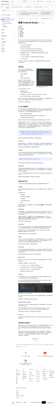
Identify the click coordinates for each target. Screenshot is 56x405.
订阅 (44, 402)
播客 (17, 383)
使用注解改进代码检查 (36, 311)
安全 (17, 376)
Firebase (17, 394)
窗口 (41, 316)
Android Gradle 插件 (44, 109)
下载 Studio (45, 377)
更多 (18, 1)
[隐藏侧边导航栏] (13, 403)
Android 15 (38, 374)
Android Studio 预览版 (38, 7)
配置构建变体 (36, 147)
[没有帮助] (51, 18)
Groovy (24, 123)
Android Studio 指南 (45, 372)
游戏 (23, 371)
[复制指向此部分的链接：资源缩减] (24, 150)
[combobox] (27, 1)
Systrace (22, 259)
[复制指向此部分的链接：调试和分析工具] (28, 181)
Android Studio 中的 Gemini (17, 7)
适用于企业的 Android (18, 374)
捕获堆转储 (35, 243)
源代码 (17, 378)
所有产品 (17, 397)
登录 (54, 1)
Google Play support (51, 375)
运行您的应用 (30, 216)
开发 (12, 1)
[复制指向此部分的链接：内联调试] (24, 187)
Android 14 (38, 376)
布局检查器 (29, 221)
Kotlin (24, 122)
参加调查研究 (51, 377)
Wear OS (30, 373)
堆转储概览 (39, 254)
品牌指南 (25, 402)
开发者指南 (44, 373)
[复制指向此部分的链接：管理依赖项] (25, 166)
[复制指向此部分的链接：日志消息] (24, 314)
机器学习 (24, 372)
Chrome (17, 392)
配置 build (39, 138)
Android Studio (48, 1)
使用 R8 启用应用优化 (39, 162)
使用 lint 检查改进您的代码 (32, 299)
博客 (17, 381)
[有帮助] (50, 18)
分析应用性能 (34, 233)
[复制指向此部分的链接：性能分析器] (25, 224)
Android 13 (38, 378)
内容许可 (26, 344)
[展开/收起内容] (23, 26)
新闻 (17, 380)
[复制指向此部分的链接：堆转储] (23, 237)
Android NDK (45, 379)
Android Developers (21, 18)
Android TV (31, 380)
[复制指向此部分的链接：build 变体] (24, 141)
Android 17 (38, 371)
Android (17, 372)
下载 (2, 7)
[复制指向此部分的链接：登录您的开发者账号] (31, 323)
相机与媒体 (25, 376)
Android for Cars (31, 379)
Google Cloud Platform (20, 395)
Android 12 (38, 379)
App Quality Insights (22, 326)
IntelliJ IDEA (21, 41)
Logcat (26, 259)
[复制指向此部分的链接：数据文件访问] (26, 257)
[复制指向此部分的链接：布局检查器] (25, 209)
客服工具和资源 (28, 7)
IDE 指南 (7, 7)
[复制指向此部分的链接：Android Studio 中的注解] (32, 302)
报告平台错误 (51, 371)
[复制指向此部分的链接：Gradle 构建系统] (29, 106)
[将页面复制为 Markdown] (43, 23)
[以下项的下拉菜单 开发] (14, 1)
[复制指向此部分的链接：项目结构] (25, 67)
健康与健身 (25, 374)
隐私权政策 (25, 378)
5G (23, 379)
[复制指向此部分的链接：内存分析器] (25, 247)
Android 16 (38, 372)
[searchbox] (7, 10)
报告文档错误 (51, 372)
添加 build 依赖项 (36, 176)
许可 (21, 402)
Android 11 (38, 381)
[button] (6, 15)
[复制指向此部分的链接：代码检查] (24, 274)
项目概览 (29, 102)
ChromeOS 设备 (31, 376)
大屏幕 (30, 372)
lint (42, 276)
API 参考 (44, 375)
